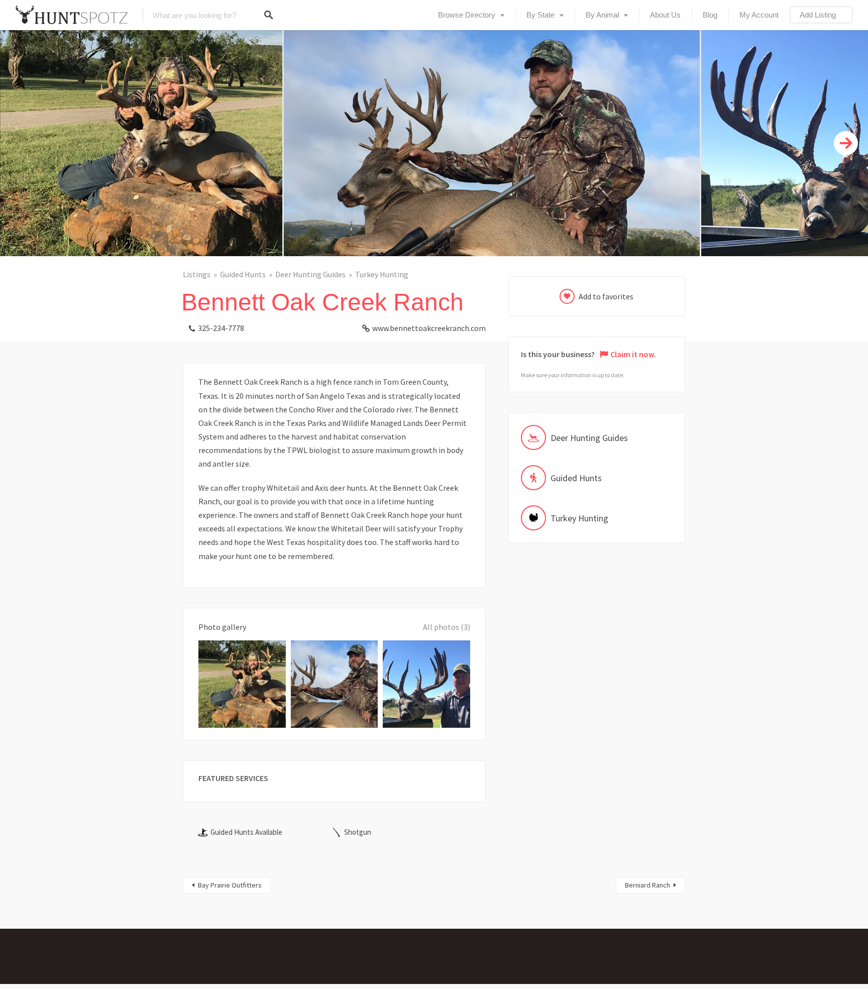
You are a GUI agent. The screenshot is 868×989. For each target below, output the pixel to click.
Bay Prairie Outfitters (230, 885)
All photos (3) (446, 627)
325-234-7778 (221, 328)
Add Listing (818, 15)
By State (540, 15)
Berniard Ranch (647, 885)
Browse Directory (466, 15)
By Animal (602, 15)
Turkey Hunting (381, 274)
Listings (196, 274)
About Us (665, 15)
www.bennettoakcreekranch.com (429, 328)
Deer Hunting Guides (310, 274)
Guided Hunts (243, 274)
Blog (710, 15)
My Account (759, 15)
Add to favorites (606, 296)
